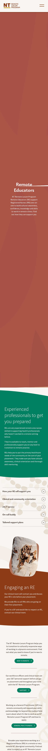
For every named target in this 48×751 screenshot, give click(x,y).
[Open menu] (41, 5)
